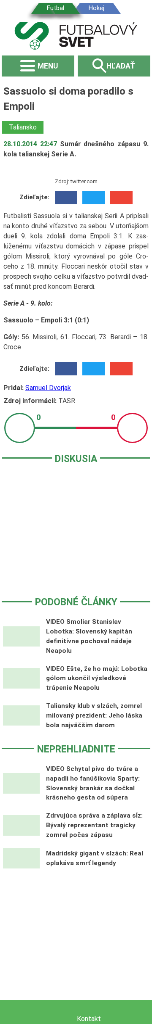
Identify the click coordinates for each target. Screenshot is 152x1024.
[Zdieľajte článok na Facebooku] (66, 197)
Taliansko (23, 127)
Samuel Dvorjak (48, 388)
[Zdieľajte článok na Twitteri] (93, 197)
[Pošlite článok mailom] (121, 197)
